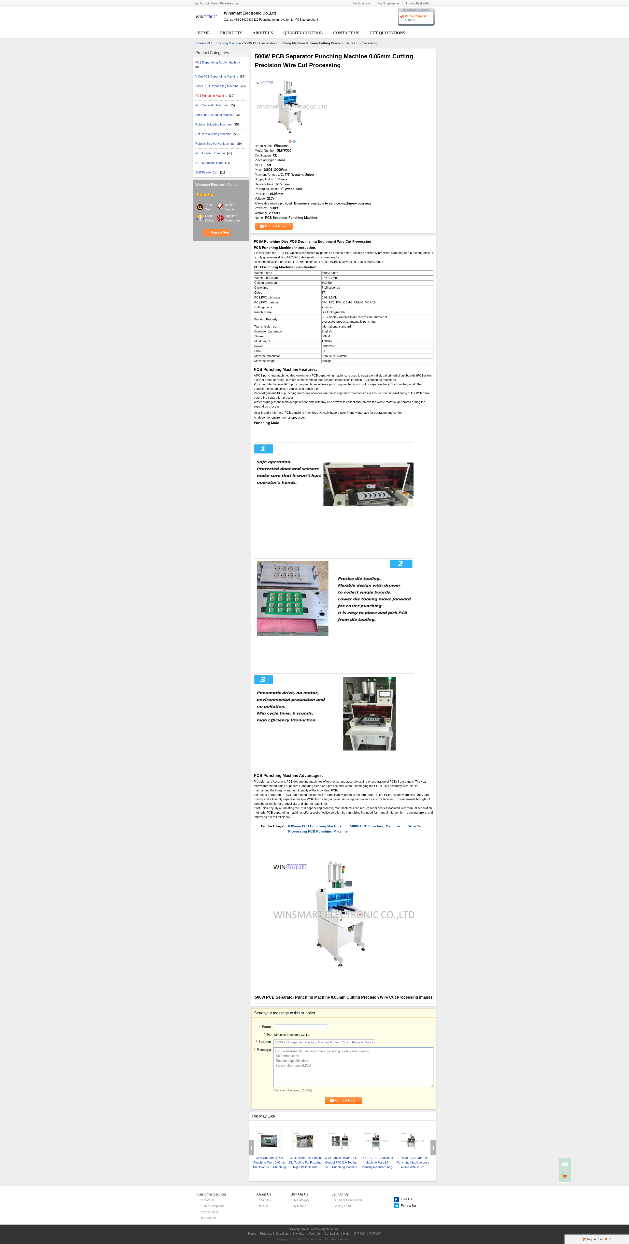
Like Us (406, 1199)
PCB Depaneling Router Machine (217, 62)
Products (231, 33)
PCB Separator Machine (212, 105)
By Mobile (299, 1206)
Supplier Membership (348, 1200)
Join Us (263, 1206)
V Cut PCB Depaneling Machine (217, 76)
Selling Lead (342, 1206)
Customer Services (211, 1194)
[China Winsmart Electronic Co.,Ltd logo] (206, 23)
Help (346, 1233)
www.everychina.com (325, 1229)
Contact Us (346, 33)
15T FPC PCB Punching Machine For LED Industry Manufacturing (377, 1162)
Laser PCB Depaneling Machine (217, 86)
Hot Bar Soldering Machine (213, 134)
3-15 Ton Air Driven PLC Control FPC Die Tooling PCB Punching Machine (341, 1162)
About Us (263, 33)
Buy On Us (299, 1194)
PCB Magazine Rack (209, 163)
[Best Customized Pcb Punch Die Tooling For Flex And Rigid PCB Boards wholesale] (305, 1141)
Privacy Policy (209, 1212)
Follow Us (408, 1206)
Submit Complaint (212, 1206)
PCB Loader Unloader (210, 153)
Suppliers (282, 1233)
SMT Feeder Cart (207, 172)
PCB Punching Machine (224, 43)
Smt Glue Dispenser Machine (215, 115)
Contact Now (220, 232)
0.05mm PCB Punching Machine (315, 826)
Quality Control (303, 33)
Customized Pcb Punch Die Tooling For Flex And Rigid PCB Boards (305, 1162)
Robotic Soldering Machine (213, 124)
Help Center (208, 1218)
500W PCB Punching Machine (375, 826)
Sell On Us (340, 1194)
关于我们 (359, 1233)
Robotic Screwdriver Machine (215, 143)
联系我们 (375, 1233)
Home (204, 33)
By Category (301, 1200)
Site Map (298, 1233)
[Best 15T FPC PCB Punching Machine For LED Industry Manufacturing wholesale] (376, 1141)
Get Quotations (387, 33)
